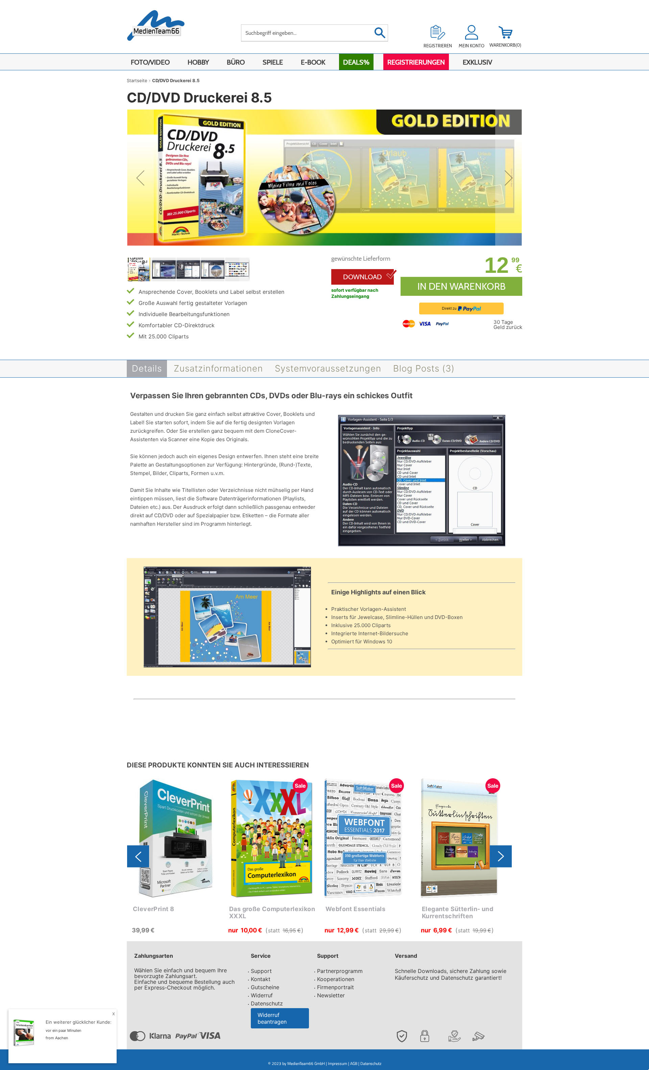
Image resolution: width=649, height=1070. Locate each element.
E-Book (313, 62)
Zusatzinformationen (218, 368)
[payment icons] (426, 323)
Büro (236, 62)
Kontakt (260, 979)
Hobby (198, 62)
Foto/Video (150, 62)
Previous (138, 856)
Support (261, 971)
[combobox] (314, 32)
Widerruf (262, 995)
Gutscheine (265, 987)
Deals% (356, 62)
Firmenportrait (335, 987)
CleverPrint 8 (153, 908)
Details (147, 368)
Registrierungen (416, 62)
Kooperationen (335, 979)
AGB (353, 1063)
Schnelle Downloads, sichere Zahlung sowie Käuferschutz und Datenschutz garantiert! (450, 974)
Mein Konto (471, 45)
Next (500, 856)
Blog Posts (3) (424, 368)
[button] (140, 178)
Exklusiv (477, 62)
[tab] (147, 368)
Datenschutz (267, 1003)
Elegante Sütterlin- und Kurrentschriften (457, 912)
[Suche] (380, 33)
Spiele (273, 62)
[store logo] (162, 29)
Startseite (137, 80)
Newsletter (331, 995)
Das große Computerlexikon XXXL (272, 912)
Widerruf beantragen (272, 1018)
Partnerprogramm (340, 971)
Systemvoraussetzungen (328, 368)
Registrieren (438, 45)
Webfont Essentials (355, 908)
